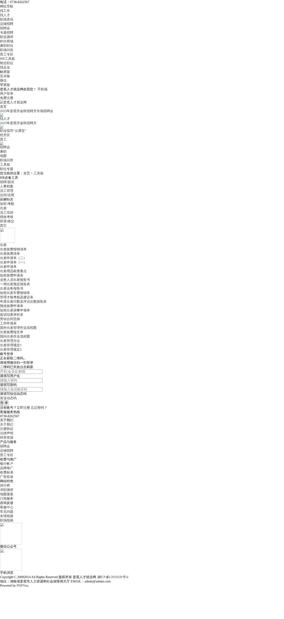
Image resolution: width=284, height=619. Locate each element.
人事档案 (6, 186)
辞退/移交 (7, 221)
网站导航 (6, 6)
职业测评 (6, 37)
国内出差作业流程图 (15, 336)
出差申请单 (8, 266)
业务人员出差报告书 (15, 279)
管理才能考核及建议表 (16, 297)
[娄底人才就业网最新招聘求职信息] (13, 102)
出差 (3, 208)
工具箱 (5, 164)
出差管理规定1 (11, 345)
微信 (3, 80)
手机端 (42, 89)
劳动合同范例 (10, 319)
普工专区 (6, 54)
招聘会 (5, 28)
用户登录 (6, 93)
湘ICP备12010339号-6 (112, 577)
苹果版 (5, 85)
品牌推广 (6, 468)
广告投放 (6, 476)
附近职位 (6, 63)
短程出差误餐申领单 (15, 310)
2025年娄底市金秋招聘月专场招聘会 (26, 111)
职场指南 (6, 520)
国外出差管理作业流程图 (18, 327)
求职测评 (6, 490)
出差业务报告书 (11, 288)
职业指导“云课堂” (13, 130)
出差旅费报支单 (11, 332)
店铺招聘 (6, 24)
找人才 (5, 15)
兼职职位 (6, 45)
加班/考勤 (7, 204)
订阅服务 (6, 498)
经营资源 (6, 437)
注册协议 (6, 429)
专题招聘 (6, 32)
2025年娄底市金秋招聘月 (18, 123)
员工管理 (6, 190)
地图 (3, 156)
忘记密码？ (39, 407)
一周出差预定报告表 (15, 284)
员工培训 (6, 212)
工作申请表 (8, 323)
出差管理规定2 (11, 349)
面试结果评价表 (11, 314)
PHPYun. (23, 585)
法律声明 (6, 433)
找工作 (5, 10)
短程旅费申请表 (11, 275)
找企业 (5, 67)
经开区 (5, 135)
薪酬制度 (6, 199)
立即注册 (23, 407)
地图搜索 (6, 494)
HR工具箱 (7, 58)
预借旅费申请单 (11, 306)
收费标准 (6, 472)
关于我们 (6, 424)
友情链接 (6, 516)
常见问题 (6, 511)
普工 (3, 139)
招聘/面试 (7, 182)
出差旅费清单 (10, 253)
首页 (3, 106)
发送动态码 (8, 398)
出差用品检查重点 (13, 271)
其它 (3, 225)
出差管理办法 (10, 341)
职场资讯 (6, 19)
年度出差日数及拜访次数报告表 (23, 301)
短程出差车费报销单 (15, 293)
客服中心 (6, 507)
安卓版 (5, 76)
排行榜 (5, 485)
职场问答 (6, 50)
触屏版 (5, 71)
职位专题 (6, 169)
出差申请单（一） (13, 262)
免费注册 (6, 98)
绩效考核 (6, 217)
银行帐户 (6, 463)
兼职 (3, 151)
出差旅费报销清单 (13, 249)
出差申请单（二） (13, 258)
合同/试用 (7, 195)
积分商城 (6, 41)
